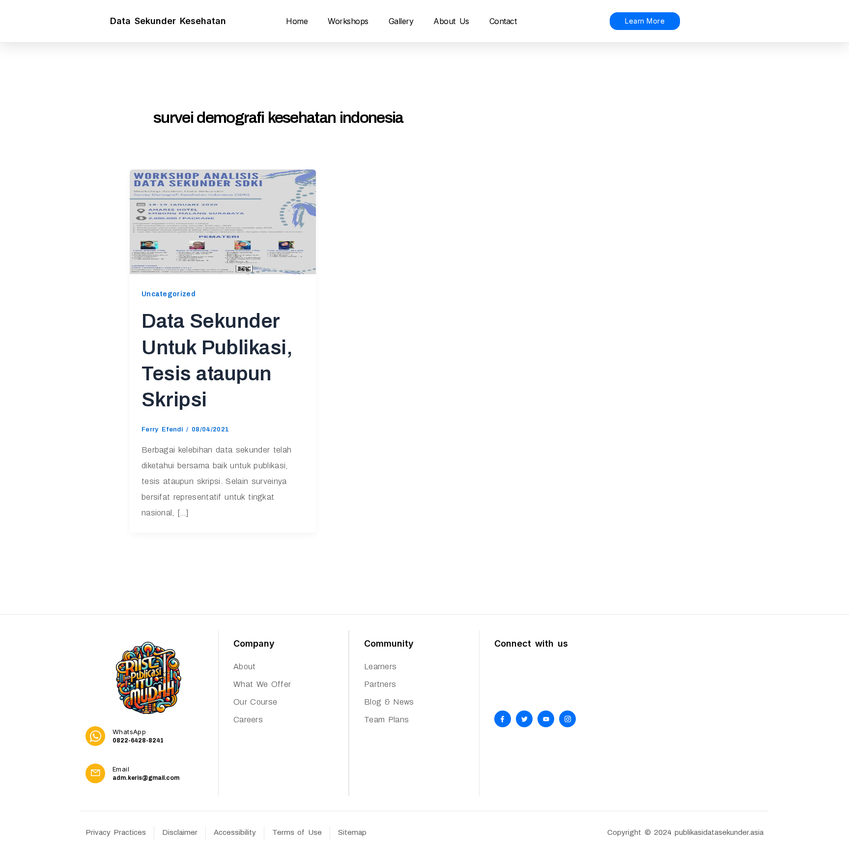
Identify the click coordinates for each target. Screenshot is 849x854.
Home (297, 21)
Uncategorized (169, 294)
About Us (451, 21)
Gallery (401, 21)
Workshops (348, 21)
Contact (503, 21)
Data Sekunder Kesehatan (168, 21)
